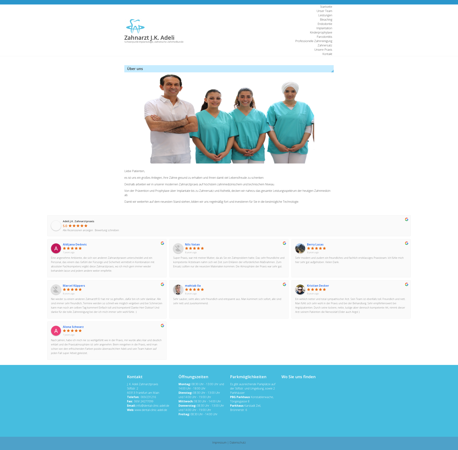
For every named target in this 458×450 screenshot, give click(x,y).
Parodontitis (324, 37)
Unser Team (324, 11)
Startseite (326, 7)
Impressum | (221, 442)
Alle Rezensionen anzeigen (78, 230)
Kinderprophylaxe (321, 32)
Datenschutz (238, 442)
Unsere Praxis (323, 50)
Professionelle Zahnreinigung (313, 41)
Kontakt (327, 54)
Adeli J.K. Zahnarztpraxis (78, 221)
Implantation (324, 28)
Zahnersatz (325, 45)
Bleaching (326, 19)
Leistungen (325, 15)
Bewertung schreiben (107, 230)
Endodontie (325, 24)
